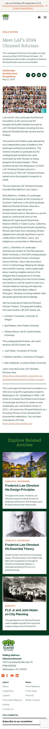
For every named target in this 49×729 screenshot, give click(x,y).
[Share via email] (44, 75)
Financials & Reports (12, 700)
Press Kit (30, 695)
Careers (6, 695)
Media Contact (33, 700)
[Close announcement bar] (46, 6)
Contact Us (8, 709)
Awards (6, 704)
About (6, 686)
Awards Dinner (27, 8)
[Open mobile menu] (45, 17)
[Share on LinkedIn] (39, 75)
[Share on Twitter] (33, 75)
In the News (31, 690)
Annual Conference (11, 5)
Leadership (8, 690)
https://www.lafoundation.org (17, 423)
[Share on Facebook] (28, 75)
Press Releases (33, 686)
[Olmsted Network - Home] (9, 17)
